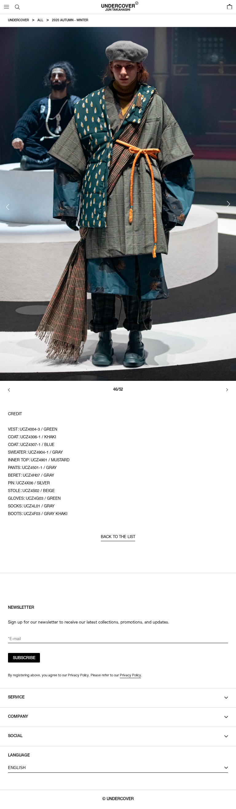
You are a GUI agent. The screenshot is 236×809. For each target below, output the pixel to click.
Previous (8, 207)
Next (228, 204)
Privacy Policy (130, 675)
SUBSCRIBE (24, 658)
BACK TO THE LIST (118, 537)
